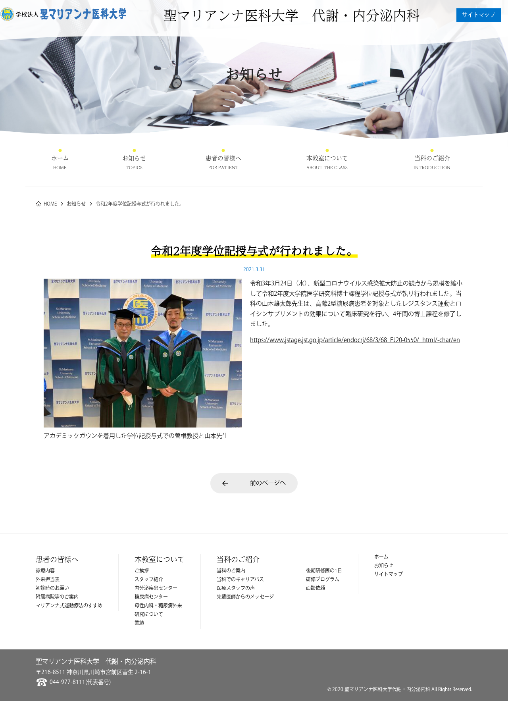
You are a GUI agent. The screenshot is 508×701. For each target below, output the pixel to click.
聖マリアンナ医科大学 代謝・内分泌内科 (292, 15)
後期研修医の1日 (324, 571)
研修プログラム (322, 579)
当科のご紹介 (432, 158)
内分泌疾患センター (156, 588)
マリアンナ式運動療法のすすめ (69, 606)
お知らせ (134, 158)
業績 (139, 623)
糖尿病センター (151, 597)
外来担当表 (48, 579)
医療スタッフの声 (236, 588)
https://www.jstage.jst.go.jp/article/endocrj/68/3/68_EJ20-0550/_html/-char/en (355, 340)
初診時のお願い (52, 588)
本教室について (327, 158)
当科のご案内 (231, 571)
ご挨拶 (142, 571)
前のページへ (268, 483)
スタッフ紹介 (149, 579)
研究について (149, 614)
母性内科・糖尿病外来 (158, 606)
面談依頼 (315, 588)
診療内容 (45, 571)
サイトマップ (478, 15)
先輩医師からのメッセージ (245, 597)
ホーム (60, 158)
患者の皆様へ (223, 158)
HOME (50, 204)
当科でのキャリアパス (240, 579)
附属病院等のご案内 (57, 597)
